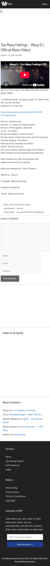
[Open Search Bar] (32, 4)
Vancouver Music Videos (20, 204)
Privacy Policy (12, 492)
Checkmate (30, 561)
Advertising (19, 434)
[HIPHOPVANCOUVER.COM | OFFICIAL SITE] (6, 4)
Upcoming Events (14, 461)
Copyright (10, 500)
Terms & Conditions (16, 496)
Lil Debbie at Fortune (24, 410)
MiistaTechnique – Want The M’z (25, 414)
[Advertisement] (23, 305)
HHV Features (13, 465)
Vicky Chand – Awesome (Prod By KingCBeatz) (24, 212)
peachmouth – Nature (13, 208)
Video (8, 469)
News (6, 204)
